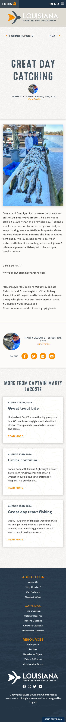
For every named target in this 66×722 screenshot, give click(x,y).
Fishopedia (33, 644)
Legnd (32, 702)
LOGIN (7, 4)
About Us (33, 582)
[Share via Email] (52, 356)
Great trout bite (23, 408)
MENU (54, 4)
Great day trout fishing (30, 512)
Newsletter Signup (33, 654)
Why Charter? (33, 587)
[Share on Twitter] (34, 356)
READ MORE (15, 436)
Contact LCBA (33, 597)
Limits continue (22, 460)
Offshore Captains (33, 625)
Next (53, 36)
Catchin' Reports (33, 615)
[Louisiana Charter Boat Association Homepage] (33, 677)
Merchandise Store (33, 664)
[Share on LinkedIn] (43, 356)
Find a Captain (33, 610)
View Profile (34, 99)
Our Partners (33, 592)
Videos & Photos (33, 659)
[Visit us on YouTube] (41, 687)
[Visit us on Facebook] (25, 687)
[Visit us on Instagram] (30, 687)
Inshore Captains (33, 620)
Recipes (33, 649)
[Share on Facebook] (25, 356)
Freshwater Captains (33, 630)
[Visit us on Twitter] (36, 687)
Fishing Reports (20, 36)
